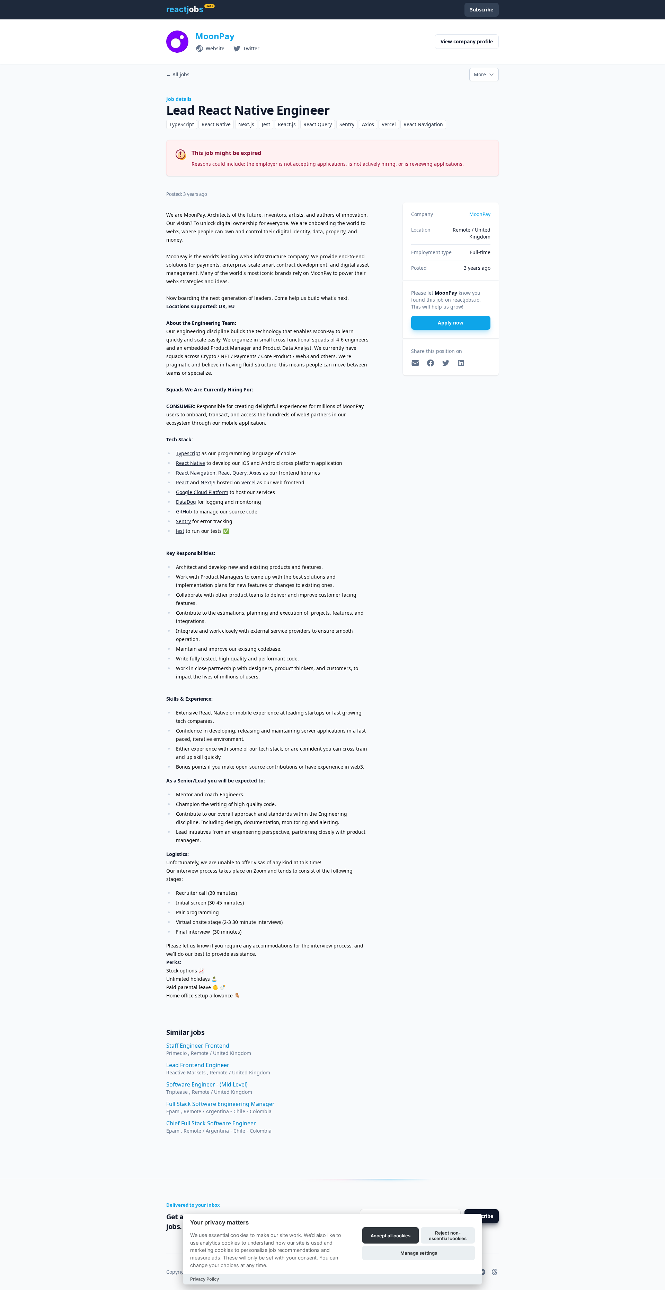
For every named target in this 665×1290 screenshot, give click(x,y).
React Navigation (195, 472)
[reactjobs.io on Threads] (494, 1272)
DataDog (186, 502)
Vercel (248, 482)
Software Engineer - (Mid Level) (207, 1084)
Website (215, 48)
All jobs (177, 74)
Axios (255, 472)
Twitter (251, 48)
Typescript (188, 453)
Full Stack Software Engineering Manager (220, 1104)
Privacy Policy (204, 1279)
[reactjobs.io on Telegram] (482, 1272)
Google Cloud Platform (202, 492)
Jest (180, 531)
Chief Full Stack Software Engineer (211, 1123)
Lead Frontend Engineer (197, 1065)
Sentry (183, 521)
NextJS (208, 482)
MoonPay (214, 36)
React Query (232, 472)
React (182, 482)
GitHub (184, 511)
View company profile (467, 41)
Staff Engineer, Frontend (197, 1045)
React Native (190, 463)
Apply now (450, 322)
